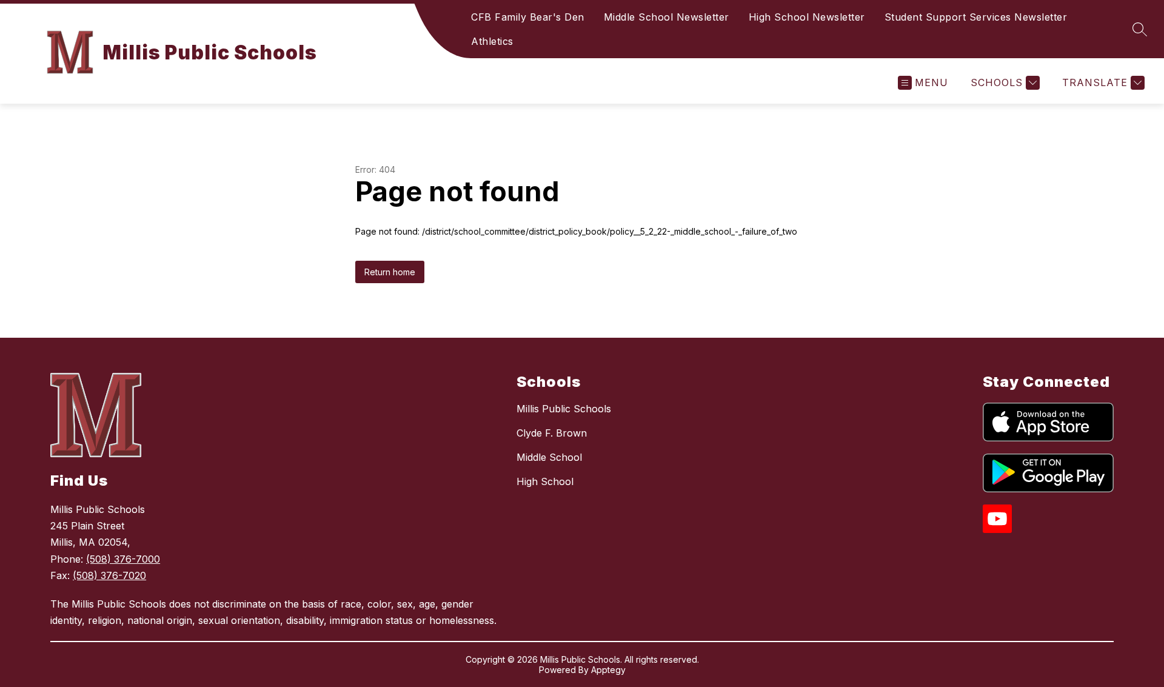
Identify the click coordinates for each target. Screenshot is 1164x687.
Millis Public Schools (564, 409)
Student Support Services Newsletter (976, 17)
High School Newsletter (807, 17)
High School (545, 481)
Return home (389, 272)
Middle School (549, 457)
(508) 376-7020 (109, 575)
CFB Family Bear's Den (527, 17)
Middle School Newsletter (666, 17)
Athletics (492, 41)
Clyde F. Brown (552, 433)
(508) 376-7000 (123, 559)
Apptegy (608, 670)
